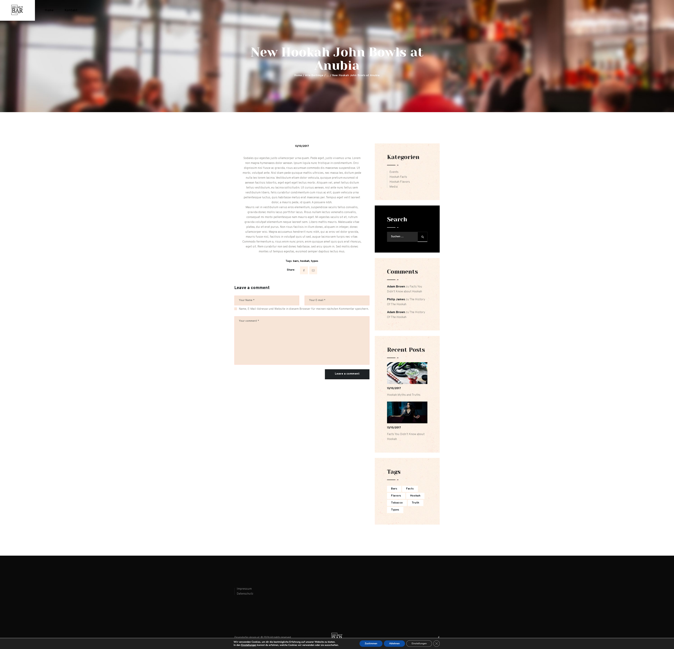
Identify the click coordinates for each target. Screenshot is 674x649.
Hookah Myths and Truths (403, 395)
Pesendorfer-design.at (247, 637)
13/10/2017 (302, 146)
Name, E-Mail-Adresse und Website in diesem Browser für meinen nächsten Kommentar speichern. (304, 309)
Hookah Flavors (399, 182)
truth (415, 503)
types (314, 261)
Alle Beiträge (314, 75)
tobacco (397, 503)
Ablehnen (394, 643)
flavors (396, 496)
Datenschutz (245, 594)
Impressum (244, 589)
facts (410, 489)
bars (296, 261)
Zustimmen (371, 643)
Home (298, 75)
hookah (304, 261)
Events (393, 172)
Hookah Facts (398, 177)
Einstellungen (248, 645)
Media (393, 187)
